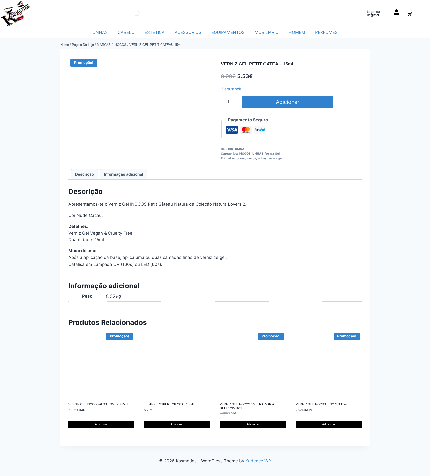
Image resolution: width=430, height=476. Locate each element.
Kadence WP (258, 460)
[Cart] (409, 13)
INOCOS (245, 153)
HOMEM (297, 32)
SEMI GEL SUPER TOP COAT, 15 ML (169, 404)
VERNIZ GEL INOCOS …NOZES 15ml (321, 404)
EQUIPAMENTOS (228, 32)
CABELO (126, 32)
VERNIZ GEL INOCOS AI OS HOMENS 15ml (98, 404)
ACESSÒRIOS (188, 32)
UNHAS (100, 32)
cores (241, 158)
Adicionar (287, 102)
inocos (251, 158)
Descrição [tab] (84, 174)
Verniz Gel (272, 153)
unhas (262, 158)
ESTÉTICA (155, 32)
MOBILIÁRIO (267, 32)
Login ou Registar (373, 13)
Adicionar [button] (101, 424)
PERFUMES (326, 32)
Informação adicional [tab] (123, 174)
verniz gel (275, 158)
